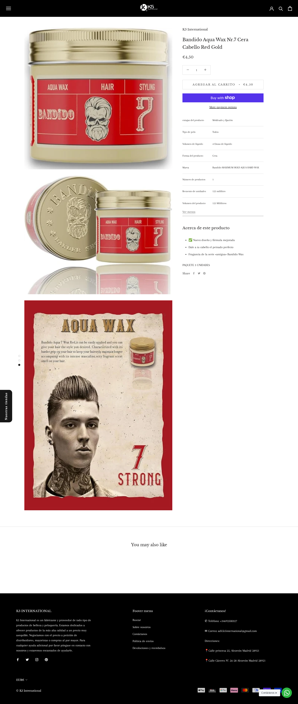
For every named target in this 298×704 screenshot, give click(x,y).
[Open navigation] (8, 8)
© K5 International (28, 690)
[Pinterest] (204, 273)
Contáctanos (140, 634)
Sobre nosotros (142, 627)
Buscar (137, 620)
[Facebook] (194, 273)
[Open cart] (290, 8)
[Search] (281, 8)
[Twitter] (199, 273)
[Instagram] (36, 659)
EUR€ (20, 680)
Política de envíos (143, 641)
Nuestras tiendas (6, 406)
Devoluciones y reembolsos (149, 648)
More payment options (223, 106)
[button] (188, 211)
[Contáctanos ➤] (287, 693)
